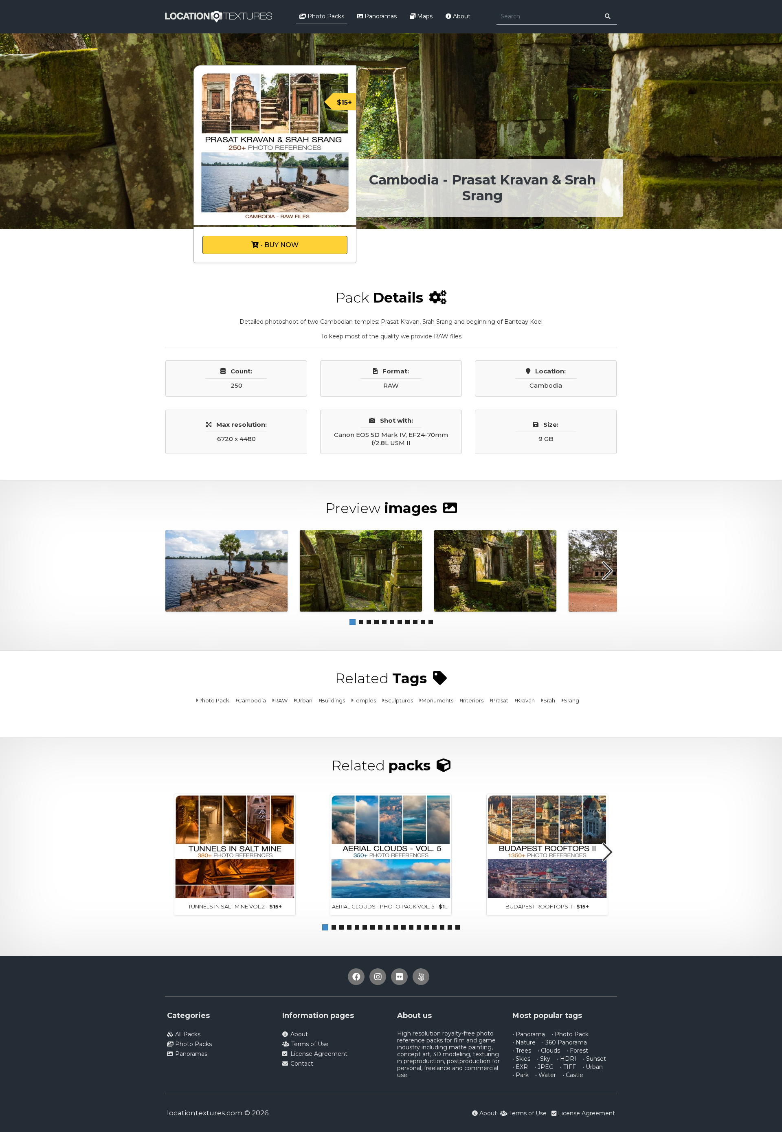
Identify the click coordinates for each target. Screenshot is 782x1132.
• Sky (543, 1058)
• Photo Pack (570, 1034)
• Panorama (528, 1034)
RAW (281, 700)
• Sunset (594, 1058)
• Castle (572, 1075)
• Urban (592, 1067)
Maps (424, 16)
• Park (520, 1075)
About (460, 16)
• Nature (524, 1042)
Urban (304, 700)
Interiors (472, 700)
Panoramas (380, 16)
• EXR (520, 1067)
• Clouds (549, 1050)
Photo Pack (213, 700)
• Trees (521, 1050)
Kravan (526, 700)
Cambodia (252, 700)
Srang (571, 700)
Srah (549, 700)
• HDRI (566, 1058)
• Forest (577, 1050)
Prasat (500, 700)
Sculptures (398, 700)
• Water (545, 1075)
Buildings (333, 700)
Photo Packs (325, 16)
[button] (352, 622)
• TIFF (568, 1067)
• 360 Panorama (564, 1042)
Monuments (437, 700)
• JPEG (544, 1067)
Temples (365, 700)
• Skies (521, 1058)
